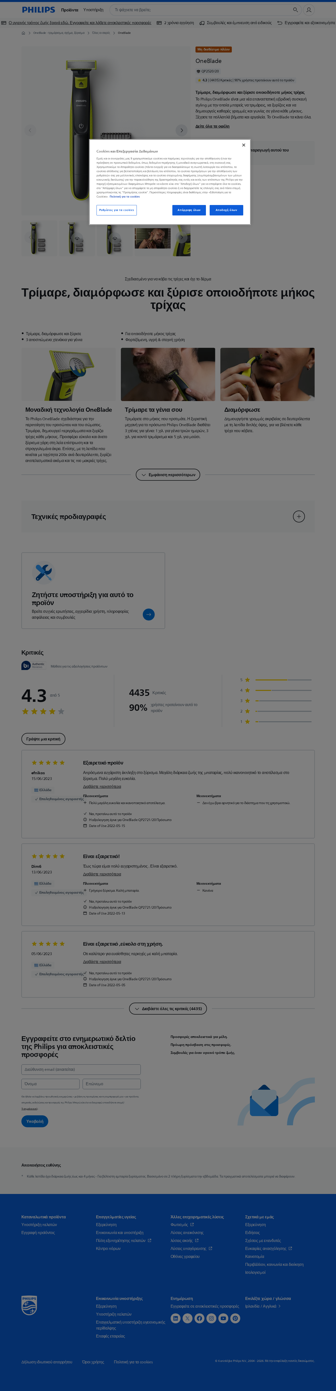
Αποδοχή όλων (226, 210)
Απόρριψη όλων (189, 210)
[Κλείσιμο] (243, 145)
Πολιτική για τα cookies (125, 196)
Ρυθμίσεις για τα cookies (116, 210)
